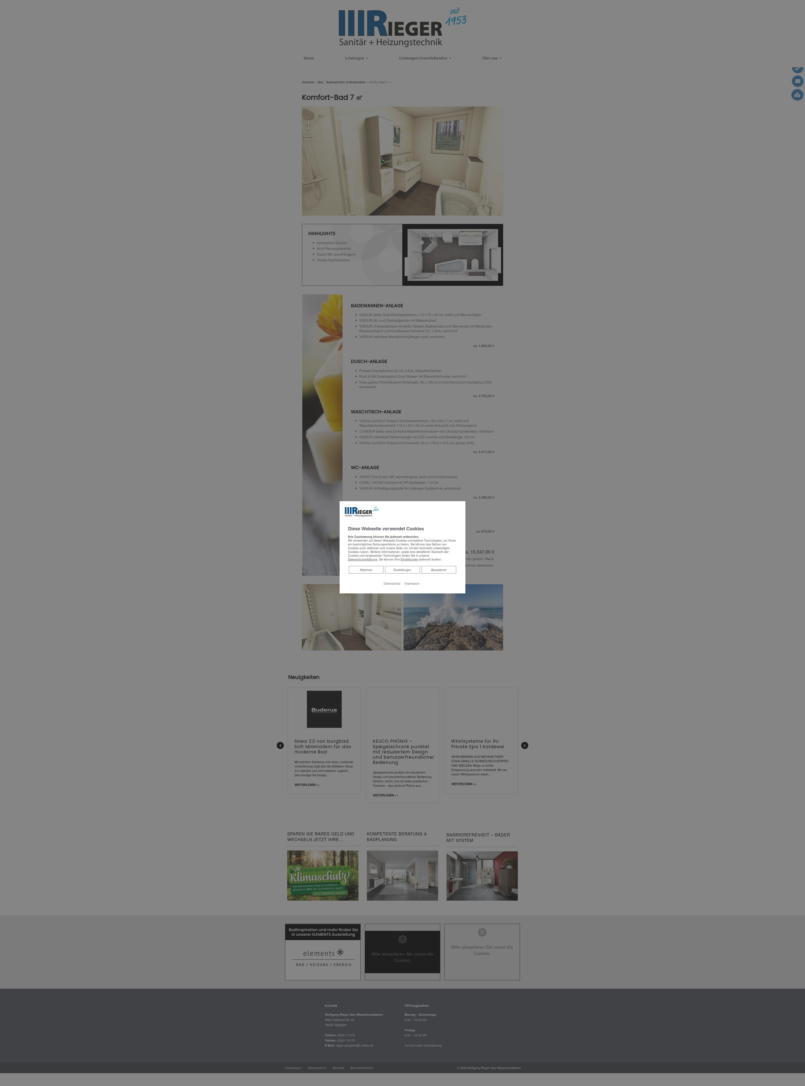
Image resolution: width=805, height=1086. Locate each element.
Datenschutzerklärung (362, 559)
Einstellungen (402, 569)
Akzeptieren (439, 569)
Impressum (412, 583)
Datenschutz (392, 583)
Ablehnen (366, 569)
